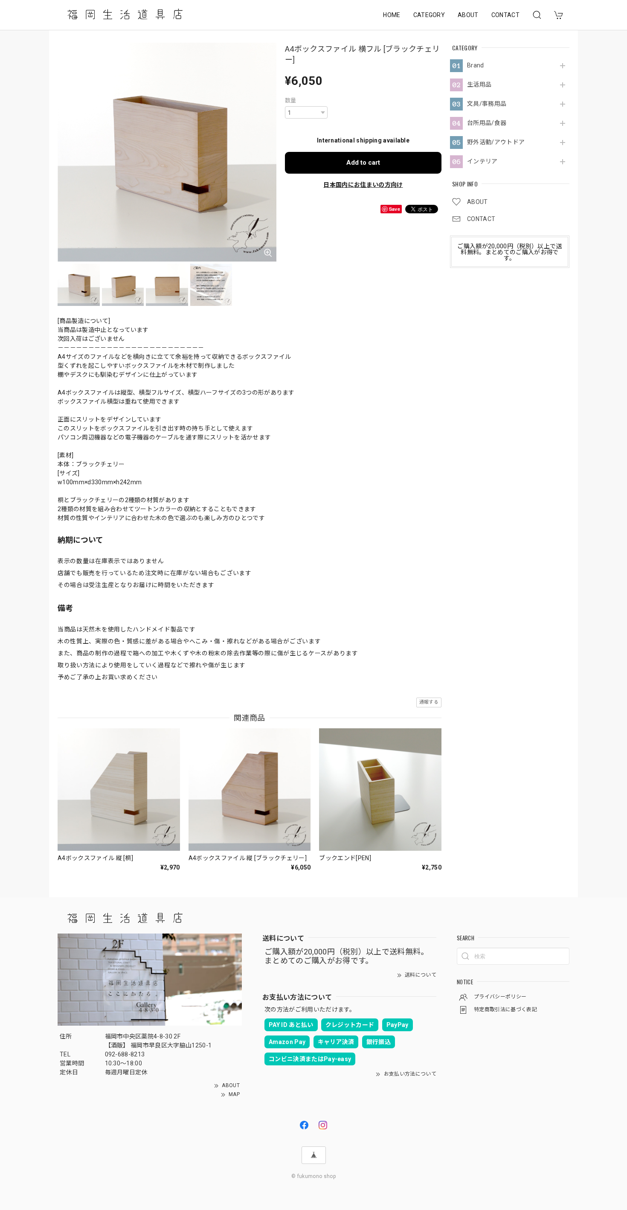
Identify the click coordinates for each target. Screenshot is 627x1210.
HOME (391, 15)
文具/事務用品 (486, 103)
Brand (475, 65)
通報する (428, 702)
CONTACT (505, 15)
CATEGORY (429, 15)
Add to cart (363, 162)
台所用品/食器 (486, 122)
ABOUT (468, 15)
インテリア (482, 161)
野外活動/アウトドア (496, 142)
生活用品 (479, 84)
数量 (290, 100)
